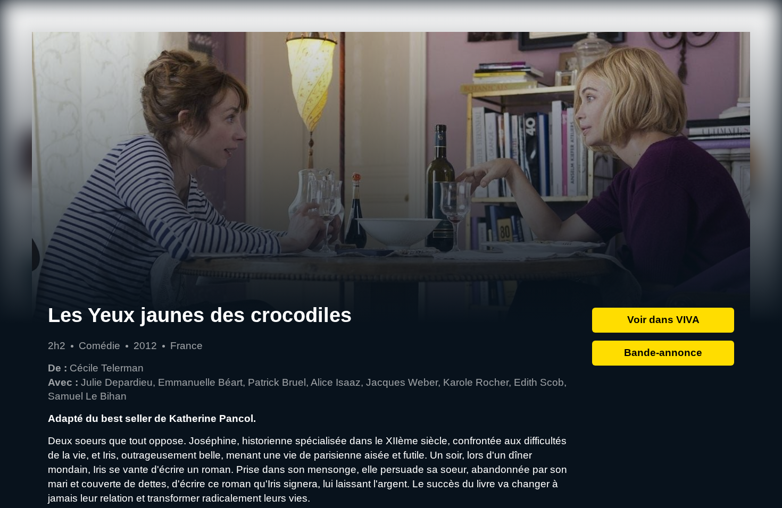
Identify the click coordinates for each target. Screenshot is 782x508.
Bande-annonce (663, 352)
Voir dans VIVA (663, 319)
